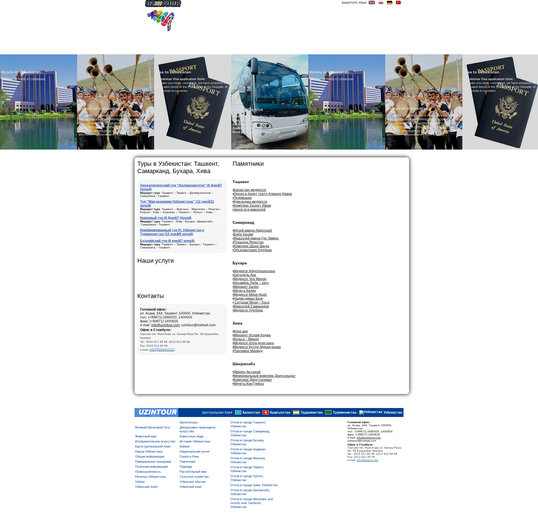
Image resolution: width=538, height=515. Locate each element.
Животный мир (145, 436)
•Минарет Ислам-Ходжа (252, 335)
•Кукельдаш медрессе (250, 202)
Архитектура (189, 422)
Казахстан (251, 413)
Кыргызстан (280, 413)
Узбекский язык (190, 486)
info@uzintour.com (165, 325)
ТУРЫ (319, 49)
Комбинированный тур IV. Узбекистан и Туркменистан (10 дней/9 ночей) (172, 232)
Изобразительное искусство (155, 441)
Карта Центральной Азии (152, 446)
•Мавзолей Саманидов (251, 306)
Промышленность (148, 471)
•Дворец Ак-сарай (247, 372)
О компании (190, 49)
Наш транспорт (223, 49)
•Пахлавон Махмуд (248, 351)
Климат (185, 446)
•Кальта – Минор (246, 339)
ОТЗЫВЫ (303, 49)
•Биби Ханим (243, 234)
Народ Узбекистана (149, 451)
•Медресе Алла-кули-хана (253, 343)
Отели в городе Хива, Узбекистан (254, 485)
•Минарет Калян (246, 287)
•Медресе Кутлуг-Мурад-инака (257, 347)
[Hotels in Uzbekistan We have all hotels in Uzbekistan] (273, 148)
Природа (186, 466)
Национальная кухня (194, 451)
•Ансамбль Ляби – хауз (251, 283)
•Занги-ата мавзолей (249, 209)
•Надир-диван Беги (248, 298)
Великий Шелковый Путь (152, 427)
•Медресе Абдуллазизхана (254, 271)
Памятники (187, 461)
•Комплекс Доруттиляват (252, 380)
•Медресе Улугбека (248, 310)
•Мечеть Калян (244, 291)
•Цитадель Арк (244, 275)
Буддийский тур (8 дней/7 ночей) (167, 241)
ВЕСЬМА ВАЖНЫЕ (386, 49)
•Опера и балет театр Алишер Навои (262, 194)
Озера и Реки (189, 456)
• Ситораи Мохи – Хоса (251, 302)
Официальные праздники (153, 461)
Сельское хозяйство (194, 476)
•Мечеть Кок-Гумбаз (248, 384)
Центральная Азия (217, 413)
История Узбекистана (195, 441)
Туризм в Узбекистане (267, 49)
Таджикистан (312, 413)
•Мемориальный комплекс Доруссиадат (264, 376)
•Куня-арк (240, 331)
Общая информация (149, 456)
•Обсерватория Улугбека (252, 250)
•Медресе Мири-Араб (250, 295)
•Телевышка (242, 198)
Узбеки (140, 481)
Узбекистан (393, 413)
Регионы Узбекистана (150, 476)
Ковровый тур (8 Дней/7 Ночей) (165, 218)
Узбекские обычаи (192, 481)
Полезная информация (151, 466)
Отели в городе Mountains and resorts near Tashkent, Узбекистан (251, 503)
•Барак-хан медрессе (249, 190)
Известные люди (191, 436)
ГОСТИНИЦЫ (340, 49)
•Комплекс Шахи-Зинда (251, 246)
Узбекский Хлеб (146, 486)
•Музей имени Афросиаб (252, 230)
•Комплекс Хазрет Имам (252, 206)
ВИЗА (361, 49)
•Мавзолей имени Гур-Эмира (256, 238)
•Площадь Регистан (248, 242)
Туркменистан (344, 413)
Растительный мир (193, 471)
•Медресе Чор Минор (249, 279)
